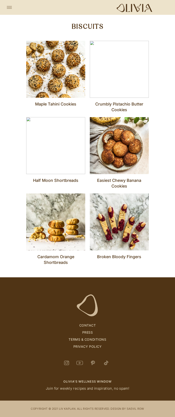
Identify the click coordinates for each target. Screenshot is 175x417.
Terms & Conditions (87, 339)
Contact (87, 325)
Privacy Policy (87, 346)
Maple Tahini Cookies (55, 104)
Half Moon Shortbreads (55, 180)
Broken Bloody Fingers (119, 256)
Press (87, 332)
